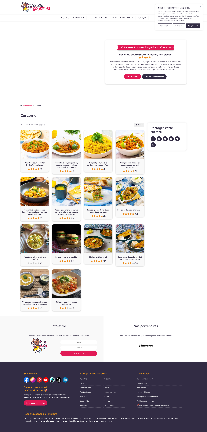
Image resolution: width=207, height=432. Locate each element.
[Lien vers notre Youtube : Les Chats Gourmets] (46, 380)
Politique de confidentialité (147, 396)
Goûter (106, 388)
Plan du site (141, 388)
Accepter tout (193, 26)
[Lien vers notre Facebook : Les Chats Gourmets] (26, 380)
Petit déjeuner (85, 392)
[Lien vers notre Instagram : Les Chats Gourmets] (33, 380)
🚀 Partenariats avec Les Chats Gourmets (153, 405)
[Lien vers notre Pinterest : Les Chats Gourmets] (39, 380)
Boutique (142, 18)
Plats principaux (110, 392)
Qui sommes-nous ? (145, 379)
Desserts (83, 383)
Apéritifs (83, 379)
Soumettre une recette (122, 18)
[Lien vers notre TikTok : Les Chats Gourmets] (52, 380)
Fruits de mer (85, 388)
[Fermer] (200, 6)
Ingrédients (78, 18)
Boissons (107, 379)
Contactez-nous (143, 383)
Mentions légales (143, 392)
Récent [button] (140, 125)
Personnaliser (165, 26)
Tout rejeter (179, 26)
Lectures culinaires (98, 18)
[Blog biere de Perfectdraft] (146, 346)
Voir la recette (132, 77)
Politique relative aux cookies (174, 21)
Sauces (106, 396)
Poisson (83, 396)
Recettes (65, 18)
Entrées (107, 383)
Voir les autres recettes (154, 77)
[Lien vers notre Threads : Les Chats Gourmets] (58, 380)
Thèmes (107, 401)
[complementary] (179, 17)
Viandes (83, 405)
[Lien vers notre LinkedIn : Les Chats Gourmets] (65, 380)
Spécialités (84, 401)
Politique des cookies (145, 401)
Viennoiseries (109, 405)
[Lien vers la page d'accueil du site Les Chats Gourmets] (35, 7)
